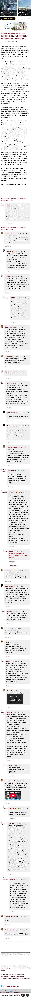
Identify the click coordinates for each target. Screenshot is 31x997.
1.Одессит (8, 327)
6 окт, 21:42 (22, 298)
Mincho (11, 551)
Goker (8, 661)
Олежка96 (12, 492)
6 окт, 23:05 (19, 571)
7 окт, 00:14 (18, 629)
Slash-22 (9, 712)
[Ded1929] (2, 277)
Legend (11, 808)
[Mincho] (5, 552)
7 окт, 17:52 (21, 808)
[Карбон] (3, 612)
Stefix (8, 205)
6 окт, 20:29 (17, 205)
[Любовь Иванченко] (4, 447)
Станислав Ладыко (11, 916)
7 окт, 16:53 (18, 824)
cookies (17, 995)
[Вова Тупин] (4, 691)
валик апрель (12, 470)
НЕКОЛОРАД (9, 356)
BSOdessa (14, 298)
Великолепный (10, 234)
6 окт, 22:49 (22, 492)
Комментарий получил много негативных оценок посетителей (13, 199)
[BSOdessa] (6, 298)
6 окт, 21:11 (18, 356)
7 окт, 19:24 (20, 879)
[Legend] (5, 809)
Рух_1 (7, 642)
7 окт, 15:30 (20, 781)
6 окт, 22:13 (22, 412)
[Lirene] (4, 251)
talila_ (8, 383)
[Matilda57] (2, 372)
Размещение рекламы (17, 990)
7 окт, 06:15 (13, 642)
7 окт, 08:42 (15, 661)
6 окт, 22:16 (22, 426)
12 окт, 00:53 (23, 930)
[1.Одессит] (2, 327)
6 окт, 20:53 (20, 234)
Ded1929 (7, 276)
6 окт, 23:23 (18, 551)
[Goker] (2, 662)
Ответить (9, 223)
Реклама (15, 30)
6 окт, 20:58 (15, 276)
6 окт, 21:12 (16, 372)
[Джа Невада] (4, 413)
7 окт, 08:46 (19, 691)
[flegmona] (3, 824)
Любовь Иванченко (13, 447)
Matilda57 (8, 372)
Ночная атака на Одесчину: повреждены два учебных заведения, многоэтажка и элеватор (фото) (8, 13)
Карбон (9, 611)
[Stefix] (2, 205)
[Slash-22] (3, 714)
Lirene (9, 251)
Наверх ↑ (5, 956)
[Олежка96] (4, 492)
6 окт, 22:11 (15, 383)
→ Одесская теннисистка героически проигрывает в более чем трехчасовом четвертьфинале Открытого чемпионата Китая (15, 976)
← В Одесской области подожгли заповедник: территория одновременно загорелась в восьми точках (15, 968)
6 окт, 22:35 (24, 470)
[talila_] (2, 383)
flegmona (11, 824)
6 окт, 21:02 (16, 327)
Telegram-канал (16, 992)
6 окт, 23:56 (20, 586)
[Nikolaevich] (2, 571)
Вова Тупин (11, 691)
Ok (23, 995)
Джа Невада (11, 412)
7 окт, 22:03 (17, 765)
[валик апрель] (3, 472)
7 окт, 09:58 (17, 712)
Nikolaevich (8, 571)
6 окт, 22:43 (18, 251)
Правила (27, 954)
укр (25, 18)
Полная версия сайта (5, 990)
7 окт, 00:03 (17, 611)
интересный (9, 629)
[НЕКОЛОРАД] (2, 357)
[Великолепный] (2, 234)
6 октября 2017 (5, 42)
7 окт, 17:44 (22, 916)
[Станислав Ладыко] (2, 917)
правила (11, 555)
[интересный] (2, 629)
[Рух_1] (2, 642)
